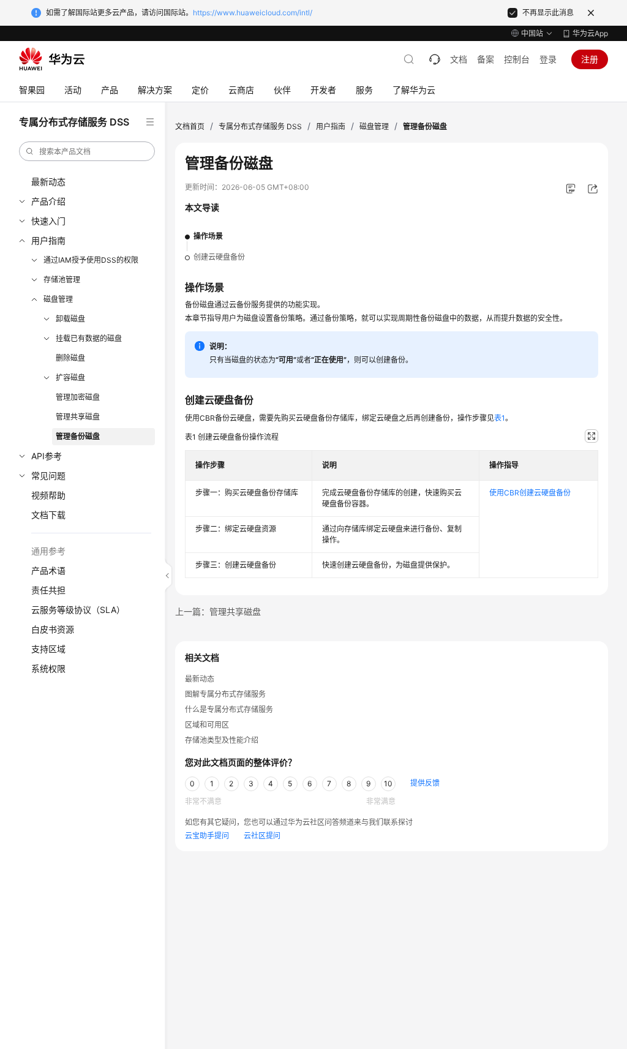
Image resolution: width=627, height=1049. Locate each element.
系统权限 (48, 668)
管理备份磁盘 (78, 436)
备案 (485, 59)
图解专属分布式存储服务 (225, 694)
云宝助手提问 (207, 835)
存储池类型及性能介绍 (221, 740)
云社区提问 (262, 835)
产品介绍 (48, 201)
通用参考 (48, 551)
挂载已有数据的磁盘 (89, 338)
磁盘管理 (58, 299)
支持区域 (48, 649)
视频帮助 (48, 495)
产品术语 (48, 570)
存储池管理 (61, 279)
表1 (499, 418)
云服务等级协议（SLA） (78, 609)
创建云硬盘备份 (219, 256)
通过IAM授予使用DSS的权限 (90, 260)
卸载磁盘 (70, 318)
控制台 (517, 59)
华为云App (590, 33)
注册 (589, 59)
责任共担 (48, 590)
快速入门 (48, 221)
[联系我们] (434, 59)
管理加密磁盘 (78, 397)
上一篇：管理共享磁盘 (218, 611)
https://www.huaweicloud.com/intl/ (252, 12)
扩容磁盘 (70, 377)
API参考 (46, 456)
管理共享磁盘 (78, 416)
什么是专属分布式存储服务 (229, 709)
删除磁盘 (70, 358)
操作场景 (208, 236)
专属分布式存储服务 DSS (260, 126)
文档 (458, 59)
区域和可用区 (207, 724)
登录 (548, 59)
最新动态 (48, 181)
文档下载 (48, 514)
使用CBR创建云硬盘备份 (530, 492)
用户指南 (48, 240)
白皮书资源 (52, 629)
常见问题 (48, 475)
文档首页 (190, 126)
